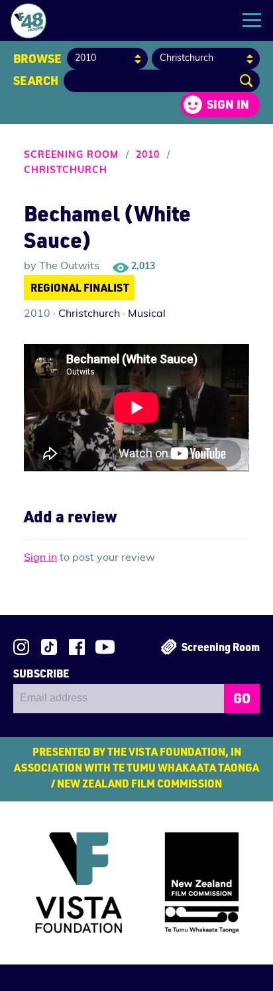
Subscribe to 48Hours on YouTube (105, 647)
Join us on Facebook (77, 647)
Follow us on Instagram (21, 647)
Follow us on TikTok (49, 647)
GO (241, 698)
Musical (147, 314)
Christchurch (65, 171)
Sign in (228, 104)
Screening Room (71, 155)
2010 (148, 155)
